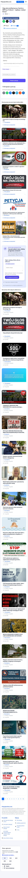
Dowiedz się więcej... (8, 855)
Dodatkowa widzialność (11, 28)
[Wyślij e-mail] (10, 21)
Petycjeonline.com (6, 1)
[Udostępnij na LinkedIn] (23, 93)
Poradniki (4, 818)
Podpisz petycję (14, 80)
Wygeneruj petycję (13, 277)
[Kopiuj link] (13, 21)
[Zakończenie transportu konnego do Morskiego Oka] (14, 115)
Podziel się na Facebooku (11, 18)
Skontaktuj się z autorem (9, 74)
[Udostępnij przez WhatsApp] (3, 21)
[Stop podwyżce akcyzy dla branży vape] (14, 185)
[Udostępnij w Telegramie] (16, 93)
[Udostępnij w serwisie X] (7, 21)
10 (23, 799)
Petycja (7, 25)
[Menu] (26, 2)
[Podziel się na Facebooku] (10, 93)
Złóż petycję (20, 1)
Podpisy (15, 25)
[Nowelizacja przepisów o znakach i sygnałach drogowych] (14, 162)
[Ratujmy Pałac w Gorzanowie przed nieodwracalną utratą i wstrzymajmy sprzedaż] (14, 232)
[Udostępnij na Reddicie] (20, 93)
